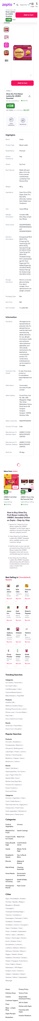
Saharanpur (9, 968)
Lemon (22, 752)
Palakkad (8, 958)
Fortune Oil (9, 785)
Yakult (8, 768)
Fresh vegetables (11, 811)
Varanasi (8, 977)
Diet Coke (9, 716)
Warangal (9, 981)
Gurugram (23, 925)
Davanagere (10, 918)
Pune (7, 964)
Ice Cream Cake (11, 686)
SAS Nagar (18, 968)
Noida (20, 954)
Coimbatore (17, 915)
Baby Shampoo (11, 696)
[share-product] (29, 96)
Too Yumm (21, 772)
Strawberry (16, 742)
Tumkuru (20, 971)
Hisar (20, 928)
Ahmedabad (14, 899)
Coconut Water (21, 712)
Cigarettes (16, 798)
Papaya (16, 758)
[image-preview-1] (6, 37)
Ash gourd (9, 748)
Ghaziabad (17, 922)
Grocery (8, 798)
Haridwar (14, 928)
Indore (8, 935)
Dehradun (18, 918)
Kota (19, 941)
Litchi (24, 709)
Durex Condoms (11, 788)
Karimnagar (16, 938)
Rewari (18, 964)
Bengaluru (9, 905)
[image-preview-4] (6, 60)
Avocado (8, 742)
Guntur (16, 925)
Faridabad (9, 922)
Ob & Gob (9, 726)
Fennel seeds (16, 755)
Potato (17, 752)
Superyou (18, 785)
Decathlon (18, 729)
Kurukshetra (10, 945)
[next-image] (30, 75)
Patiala (8, 961)
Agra (7, 899)
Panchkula (16, 958)
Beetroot (19, 745)
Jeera (22, 758)
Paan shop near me (12, 805)
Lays (7, 775)
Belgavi (21, 902)
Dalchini (8, 755)
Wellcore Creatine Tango (14, 706)
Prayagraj (14, 961)
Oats (19, 689)
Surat (14, 971)
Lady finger (9, 752)
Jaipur (13, 935)
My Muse (14, 768)
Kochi (7, 941)
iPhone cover (10, 712)
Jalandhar (20, 935)
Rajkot (13, 964)
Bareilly (15, 902)
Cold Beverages (11, 689)
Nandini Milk (10, 778)
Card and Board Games (13, 692)
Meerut (22, 948)
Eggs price (23, 805)
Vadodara (15, 974)
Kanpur (8, 938)
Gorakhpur (9, 925)
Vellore (15, 977)
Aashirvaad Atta (11, 772)
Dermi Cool (9, 729)
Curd (7, 801)
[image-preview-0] (6, 29)
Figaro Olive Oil (15, 775)
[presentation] (31, 75)
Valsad (22, 974)
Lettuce (17, 762)
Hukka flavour (15, 801)
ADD (15, 487)
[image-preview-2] (6, 45)
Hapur (8, 928)
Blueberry (9, 758)
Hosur (8, 931)
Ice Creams (9, 683)
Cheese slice (10, 808)
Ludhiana (9, 948)
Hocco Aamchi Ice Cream (14, 719)
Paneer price (19, 814)
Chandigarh (9, 908)
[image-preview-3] (6, 52)
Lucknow (18, 945)
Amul (17, 778)
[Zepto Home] (7, 5)
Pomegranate (10, 745)
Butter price (10, 814)
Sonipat (8, 971)
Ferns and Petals (11, 791)
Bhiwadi (16, 905)
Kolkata (13, 941)
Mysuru (22, 951)
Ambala (22, 899)
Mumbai (16, 951)
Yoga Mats (20, 696)
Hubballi (14, 931)
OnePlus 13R (10, 703)
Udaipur (8, 974)
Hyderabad (21, 931)
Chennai (8, 915)
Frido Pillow (17, 726)
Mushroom (9, 762)
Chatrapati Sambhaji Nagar (14, 912)
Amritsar (8, 902)
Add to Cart (22, 83)
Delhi (25, 918)
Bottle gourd (18, 748)
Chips (23, 798)
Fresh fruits (19, 808)
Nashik (14, 954)
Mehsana (9, 951)
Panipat (23, 958)
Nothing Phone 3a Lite (13, 709)
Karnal (23, 938)
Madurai (16, 948)
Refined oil (22, 811)
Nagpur (8, 954)
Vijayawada (22, 977)
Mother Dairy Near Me (13, 781)
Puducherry (23, 961)
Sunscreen (18, 683)
